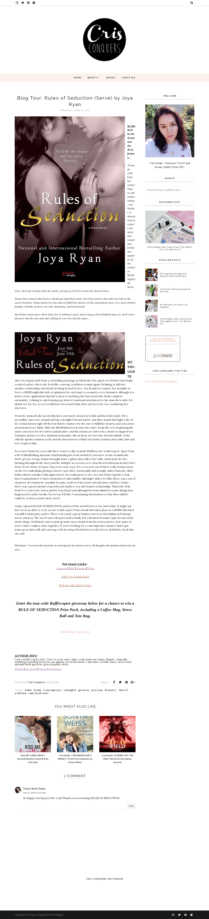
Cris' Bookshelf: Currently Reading (163, 339)
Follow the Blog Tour (75, 585)
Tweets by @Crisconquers (161, 381)
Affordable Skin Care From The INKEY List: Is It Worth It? (169, 248)
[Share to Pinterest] (126, 682)
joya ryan (97, 690)
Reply (131, 806)
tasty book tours (38, 693)
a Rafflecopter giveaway (75, 631)
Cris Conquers (30, 915)
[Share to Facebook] (114, 682)
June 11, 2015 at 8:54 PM (34, 792)
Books (37, 690)
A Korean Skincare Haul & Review (175, 290)
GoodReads (55, 669)
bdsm (28, 690)
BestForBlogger (56, 915)
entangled (70, 690)
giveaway (83, 690)
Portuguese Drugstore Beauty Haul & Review (173, 274)
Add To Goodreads (75, 576)
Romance (110, 690)
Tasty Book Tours (34, 788)
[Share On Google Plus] (132, 682)
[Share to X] (120, 682)
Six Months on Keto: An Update (174, 305)
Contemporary (52, 690)
